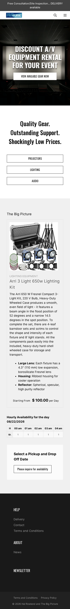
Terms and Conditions (29, 531)
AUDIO (35, 181)
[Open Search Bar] (55, 15)
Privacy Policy (49, 597)
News (17, 552)
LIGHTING (35, 170)
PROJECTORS (35, 159)
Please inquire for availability (32, 469)
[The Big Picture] (14, 15)
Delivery (19, 519)
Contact (19, 525)
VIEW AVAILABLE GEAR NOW (35, 76)
